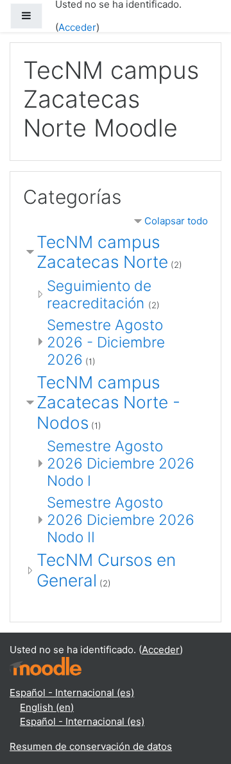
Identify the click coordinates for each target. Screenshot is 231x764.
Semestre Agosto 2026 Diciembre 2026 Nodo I (120, 463)
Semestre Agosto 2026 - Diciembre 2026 (106, 342)
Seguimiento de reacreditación (99, 294)
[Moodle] (45, 666)
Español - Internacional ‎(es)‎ (72, 692)
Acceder (77, 27)
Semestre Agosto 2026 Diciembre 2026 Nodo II (120, 519)
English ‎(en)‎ (47, 707)
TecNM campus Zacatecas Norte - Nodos (108, 402)
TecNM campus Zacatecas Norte (102, 252)
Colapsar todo (176, 221)
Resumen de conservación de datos (91, 746)
